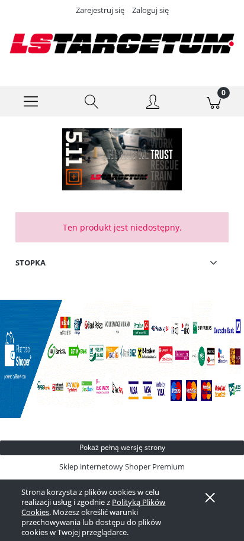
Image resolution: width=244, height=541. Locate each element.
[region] (122, 159)
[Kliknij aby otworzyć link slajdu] (122, 159)
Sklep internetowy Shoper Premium (122, 466)
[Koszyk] (213, 101)
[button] (30, 101)
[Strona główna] (122, 43)
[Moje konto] (152, 103)
